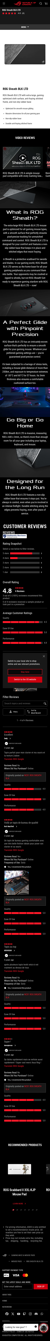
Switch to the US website (25, 679)
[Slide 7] (37, 1209)
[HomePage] (4, 1255)
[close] (44, 656)
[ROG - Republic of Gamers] (25, 3)
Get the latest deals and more (16, 1282)
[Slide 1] (13, 1209)
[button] (4, 3)
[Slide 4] (25, 1209)
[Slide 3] (21, 1209)
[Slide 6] (33, 1209)
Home (4, 1301)
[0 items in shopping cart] (46, 3)
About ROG (6, 1295)
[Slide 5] (29, 1209)
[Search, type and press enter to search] (40, 3)
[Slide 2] (17, 1209)
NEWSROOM (7, 1307)
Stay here (25, 672)
